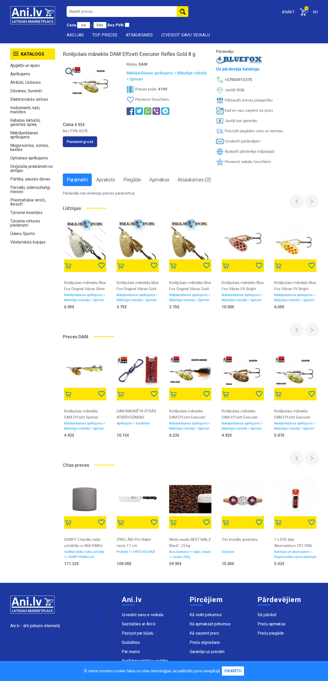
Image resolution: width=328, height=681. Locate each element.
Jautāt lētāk (234, 90)
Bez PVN (115, 25)
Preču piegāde (271, 633)
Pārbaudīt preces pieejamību (248, 100)
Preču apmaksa (271, 624)
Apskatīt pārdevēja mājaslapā (249, 151)
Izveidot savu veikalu (185, 35)
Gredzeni (228, 552)
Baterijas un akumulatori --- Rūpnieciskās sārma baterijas (295, 554)
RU (315, 12)
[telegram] (165, 111)
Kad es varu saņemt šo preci (248, 110)
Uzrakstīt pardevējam (242, 141)
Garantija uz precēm (207, 651)
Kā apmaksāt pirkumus (210, 624)
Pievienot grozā (80, 142)
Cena (72, 25)
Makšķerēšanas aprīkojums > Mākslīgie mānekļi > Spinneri (84, 297)
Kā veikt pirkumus (206, 614)
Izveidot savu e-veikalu (142, 614)
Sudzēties (131, 642)
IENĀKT (288, 12)
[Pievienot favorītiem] (102, 265)
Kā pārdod (267, 614)
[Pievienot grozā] (69, 265)
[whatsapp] (147, 111)
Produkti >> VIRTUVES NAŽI (136, 552)
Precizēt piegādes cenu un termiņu (253, 131)
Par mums (131, 651)
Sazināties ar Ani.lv (139, 624)
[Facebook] (130, 111)
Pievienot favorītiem (152, 99)
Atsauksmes (139, 35)
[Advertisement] (32, 327)
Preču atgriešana (205, 642)
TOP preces (105, 35)
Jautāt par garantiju (240, 120)
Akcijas (75, 35)
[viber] (156, 111)
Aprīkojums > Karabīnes (133, 423)
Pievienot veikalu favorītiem (247, 161)
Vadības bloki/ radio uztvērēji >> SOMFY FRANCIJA (84, 554)
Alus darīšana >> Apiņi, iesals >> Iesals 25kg (190, 554)
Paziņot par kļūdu (137, 633)
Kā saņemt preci (204, 633)
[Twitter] (139, 111)
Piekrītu (232, 671)
